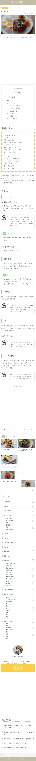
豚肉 (19, 632)
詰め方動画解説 (18, 589)
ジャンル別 (19, 515)
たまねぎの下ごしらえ (15, 105)
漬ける (19, 608)
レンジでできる (19, 599)
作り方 (9, 100)
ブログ (18, 533)
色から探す (18, 560)
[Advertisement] (18, 62)
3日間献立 (18, 502)
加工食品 (19, 627)
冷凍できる (19, 601)
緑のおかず (19, 574)
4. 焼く (11, 116)
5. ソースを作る (13, 118)
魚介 (19, 636)
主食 (19, 522)
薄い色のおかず (19, 579)
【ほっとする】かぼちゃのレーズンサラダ (16, 743)
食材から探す (19, 621)
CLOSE (18, 92)
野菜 (19, 634)
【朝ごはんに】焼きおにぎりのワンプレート (17, 748)
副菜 (19, 527)
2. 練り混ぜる (13, 111)
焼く (19, 612)
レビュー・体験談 (18, 542)
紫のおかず (19, 572)
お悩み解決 (18, 510)
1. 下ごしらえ (13, 103)
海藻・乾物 (19, 629)
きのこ (19, 623)
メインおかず (4, 7)
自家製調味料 (19, 529)
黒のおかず (19, 585)
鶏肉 (19, 638)
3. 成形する (12, 113)
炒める (19, 610)
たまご (19, 625)
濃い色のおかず (19, 568)
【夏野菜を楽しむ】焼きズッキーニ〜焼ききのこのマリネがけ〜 (19, 726)
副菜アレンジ (18, 556)
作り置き (18, 551)
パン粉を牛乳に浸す (15, 108)
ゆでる (19, 597)
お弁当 (18, 506)
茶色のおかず (19, 576)
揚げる (19, 606)
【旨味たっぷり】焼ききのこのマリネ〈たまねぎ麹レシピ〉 (19, 733)
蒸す (19, 617)
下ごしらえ (18, 547)
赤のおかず (19, 581)
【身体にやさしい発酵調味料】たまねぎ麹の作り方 (19, 739)
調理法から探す (18, 594)
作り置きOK (19, 525)
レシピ (19, 538)
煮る (19, 614)
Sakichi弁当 (18, 2)
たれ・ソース (19, 518)
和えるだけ (19, 604)
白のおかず (19, 570)
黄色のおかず (19, 583)
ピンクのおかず (19, 563)
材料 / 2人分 (11, 97)
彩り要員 (19, 566)
